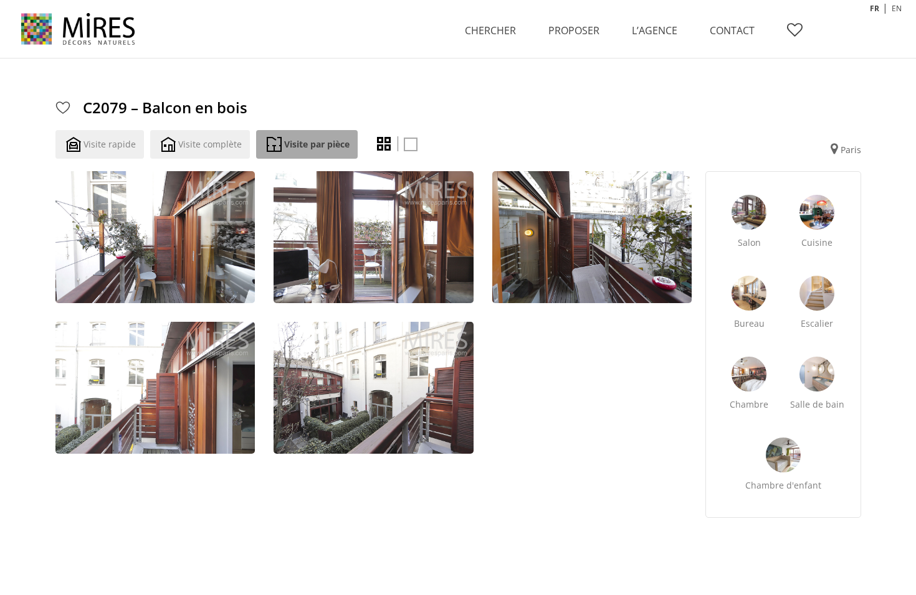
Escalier (817, 323)
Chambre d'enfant (783, 485)
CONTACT (732, 30)
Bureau (749, 323)
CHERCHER (490, 30)
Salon (749, 242)
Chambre (749, 404)
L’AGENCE (654, 30)
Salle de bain (817, 404)
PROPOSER (573, 30)
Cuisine (817, 242)
